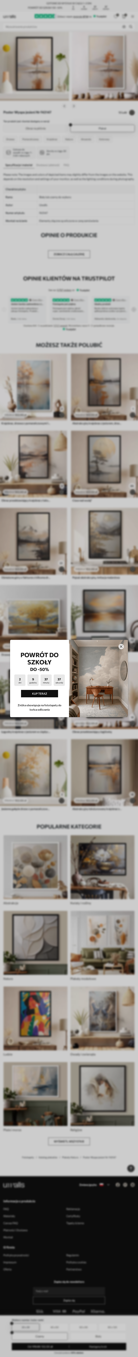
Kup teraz (39, 693)
